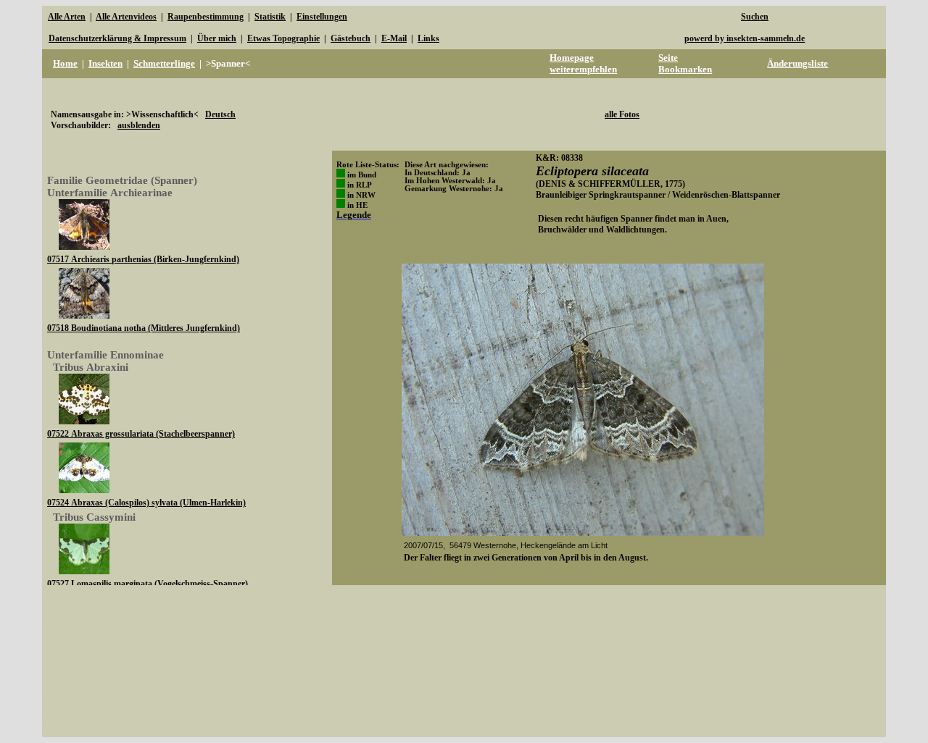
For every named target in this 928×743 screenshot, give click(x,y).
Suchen (754, 17)
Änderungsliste (797, 63)
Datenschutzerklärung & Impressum (117, 38)
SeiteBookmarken (685, 63)
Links (428, 38)
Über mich (216, 38)
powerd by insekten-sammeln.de (744, 38)
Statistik (270, 17)
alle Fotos (622, 114)
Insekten (105, 63)
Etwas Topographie (283, 38)
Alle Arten (67, 17)
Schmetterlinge (164, 63)
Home (65, 63)
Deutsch (220, 114)
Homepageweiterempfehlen (583, 63)
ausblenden (138, 125)
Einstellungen (322, 17)
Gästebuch (350, 38)
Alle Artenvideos (126, 17)
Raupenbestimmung (205, 17)
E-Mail (394, 38)
